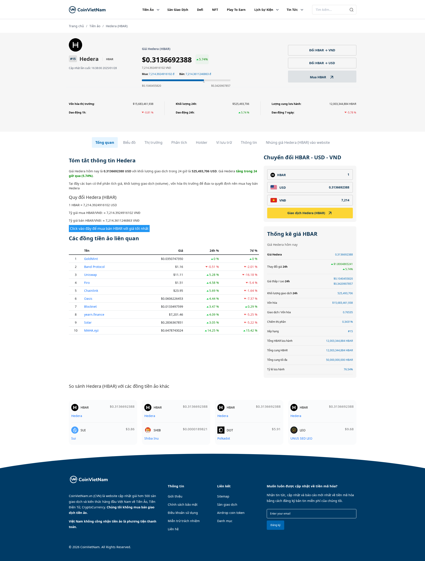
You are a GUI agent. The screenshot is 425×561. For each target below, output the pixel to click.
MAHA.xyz (91, 330)
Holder (201, 142)
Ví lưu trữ (224, 142)
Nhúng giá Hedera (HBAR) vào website (298, 142)
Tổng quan (104, 142)
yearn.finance (94, 314)
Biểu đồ (129, 142)
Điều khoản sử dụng (183, 513)
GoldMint (91, 259)
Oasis (88, 298)
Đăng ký (275, 525)
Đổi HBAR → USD (322, 63)
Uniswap (90, 275)
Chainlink (91, 290)
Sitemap (223, 496)
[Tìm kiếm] (351, 9)
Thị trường (153, 142)
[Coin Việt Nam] (87, 9)
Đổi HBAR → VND (322, 50)
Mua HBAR (318, 77)
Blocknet (90, 306)
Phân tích (179, 142)
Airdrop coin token (231, 513)
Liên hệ (173, 529)
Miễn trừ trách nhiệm (184, 521)
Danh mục (224, 521)
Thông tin (249, 142)
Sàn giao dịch (227, 504)
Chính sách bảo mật (182, 504)
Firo (87, 282)
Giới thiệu (175, 496)
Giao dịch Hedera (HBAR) (306, 213)
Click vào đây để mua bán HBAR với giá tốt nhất (109, 228)
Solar (88, 322)
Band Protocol (94, 267)
